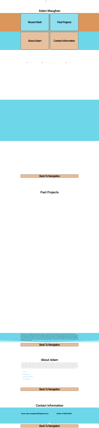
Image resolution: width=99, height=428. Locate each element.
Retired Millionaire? (26, 379)
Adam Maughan (49, 11)
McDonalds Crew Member (28, 376)
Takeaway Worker (26, 374)
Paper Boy (25, 371)
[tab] (49, 372)
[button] (35, 22)
